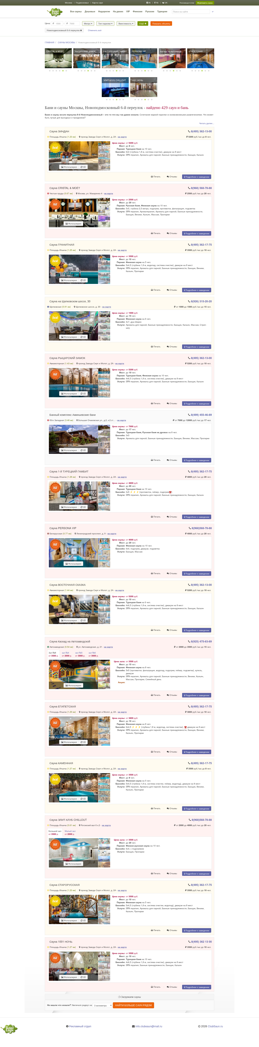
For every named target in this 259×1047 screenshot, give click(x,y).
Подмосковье (82, 3)
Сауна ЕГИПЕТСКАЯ (62, 706)
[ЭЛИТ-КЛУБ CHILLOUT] (115, 87)
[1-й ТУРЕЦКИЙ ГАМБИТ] (115, 58)
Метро (87, 23)
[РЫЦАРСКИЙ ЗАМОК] (86, 58)
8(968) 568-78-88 (201, 188)
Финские (137, 11)
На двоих (118, 11)
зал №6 (93, 654)
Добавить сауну (206, 2)
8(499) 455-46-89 (201, 415)
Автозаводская (61, 646)
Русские (149, 11)
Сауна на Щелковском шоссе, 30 (69, 301)
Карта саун (97, 3)
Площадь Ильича (62, 136)
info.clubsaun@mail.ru (148, 1026)
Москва (68, 3)
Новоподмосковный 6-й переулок (63, 30)
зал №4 (67, 654)
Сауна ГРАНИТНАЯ (61, 244)
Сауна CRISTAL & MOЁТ (64, 188)
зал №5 (80, 654)
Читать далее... (206, 123)
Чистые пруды (61, 193)
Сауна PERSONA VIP (62, 528)
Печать (156, 176)
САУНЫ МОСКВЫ (66, 42)
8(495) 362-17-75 (201, 245)
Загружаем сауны (131, 997)
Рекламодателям (187, 2)
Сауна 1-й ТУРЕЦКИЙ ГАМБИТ (68, 471)
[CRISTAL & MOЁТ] (58, 58)
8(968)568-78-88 (202, 528)
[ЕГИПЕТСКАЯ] (200, 58)
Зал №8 (53, 654)
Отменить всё (94, 30)
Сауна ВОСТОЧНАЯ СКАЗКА (67, 585)
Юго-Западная (61, 420)
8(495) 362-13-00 (201, 131)
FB (156, 3)
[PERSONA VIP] (143, 58)
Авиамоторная (61, 363)
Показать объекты (161, 23)
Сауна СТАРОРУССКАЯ (64, 885)
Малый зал (70, 832)
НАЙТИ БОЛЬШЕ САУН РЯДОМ (133, 1005)
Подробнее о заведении (197, 176)
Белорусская (60, 533)
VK (165, 3)
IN (149, 3)
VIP (128, 11)
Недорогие (104, 11)
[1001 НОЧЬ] (143, 87)
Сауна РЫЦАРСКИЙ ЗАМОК (67, 358)
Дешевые (90, 11)
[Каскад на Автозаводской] (172, 58)
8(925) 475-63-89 (201, 641)
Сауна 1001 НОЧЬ (60, 941)
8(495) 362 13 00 (201, 942)
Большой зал (55, 832)
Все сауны (76, 11)
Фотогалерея (70, 166)
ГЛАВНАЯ (49, 42)
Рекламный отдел (80, 1026)
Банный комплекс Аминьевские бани (72, 415)
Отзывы (173, 176)
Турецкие (162, 11)
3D (84, 166)
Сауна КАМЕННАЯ (61, 763)
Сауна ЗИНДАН (59, 131)
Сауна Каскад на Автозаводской (69, 641)
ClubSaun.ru (215, 1026)
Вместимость (125, 23)
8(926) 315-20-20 (201, 301)
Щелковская (60, 306)
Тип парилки (104, 23)
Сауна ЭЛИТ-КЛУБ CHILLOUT (68, 820)
